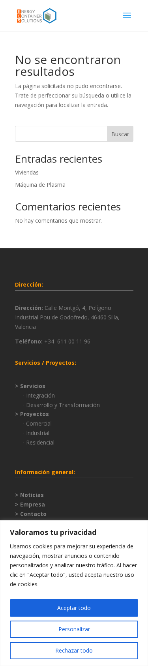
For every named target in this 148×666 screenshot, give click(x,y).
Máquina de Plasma (40, 184)
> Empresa (30, 504)
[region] (74, 593)
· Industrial (36, 433)
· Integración (39, 395)
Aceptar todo (74, 608)
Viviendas (27, 172)
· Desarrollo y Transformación (61, 405)
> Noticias (29, 495)
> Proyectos (32, 414)
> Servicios (30, 386)
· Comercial (37, 423)
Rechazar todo (74, 650)
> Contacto (31, 514)
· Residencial (38, 442)
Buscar (120, 134)
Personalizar (74, 629)
